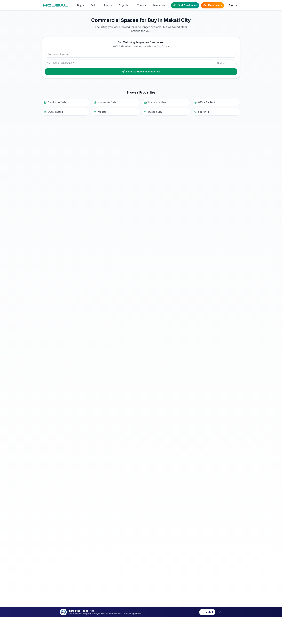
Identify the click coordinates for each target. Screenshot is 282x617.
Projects (123, 5)
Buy (79, 5)
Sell (93, 5)
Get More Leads (212, 5)
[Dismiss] (219, 612)
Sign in (233, 5)
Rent (106, 5)
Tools (140, 5)
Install (209, 612)
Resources (159, 5)
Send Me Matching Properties (143, 71)
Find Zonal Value (187, 5)
